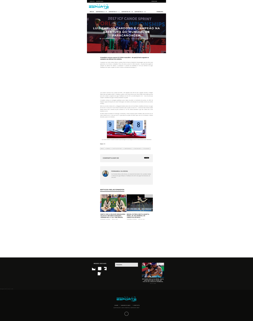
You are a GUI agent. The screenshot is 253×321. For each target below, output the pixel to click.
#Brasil (102, 148)
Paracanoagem (137, 148)
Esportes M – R (127, 11)
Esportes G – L (114, 11)
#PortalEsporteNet (117, 148)
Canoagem (135, 38)
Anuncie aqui (99, 1)
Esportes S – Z (140, 11)
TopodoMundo (146, 148)
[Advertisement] (126, 80)
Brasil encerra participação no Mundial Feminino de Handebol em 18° (139, 216)
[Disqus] (126, 240)
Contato (92, 1)
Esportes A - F (147, 38)
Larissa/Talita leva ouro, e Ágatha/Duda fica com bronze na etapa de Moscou (113, 216)
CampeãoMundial (128, 148)
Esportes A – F (101, 11)
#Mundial (108, 148)
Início (92, 11)
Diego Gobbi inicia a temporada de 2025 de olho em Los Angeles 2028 (153, 280)
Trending (159, 11)
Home (116, 305)
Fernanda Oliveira (109, 38)
